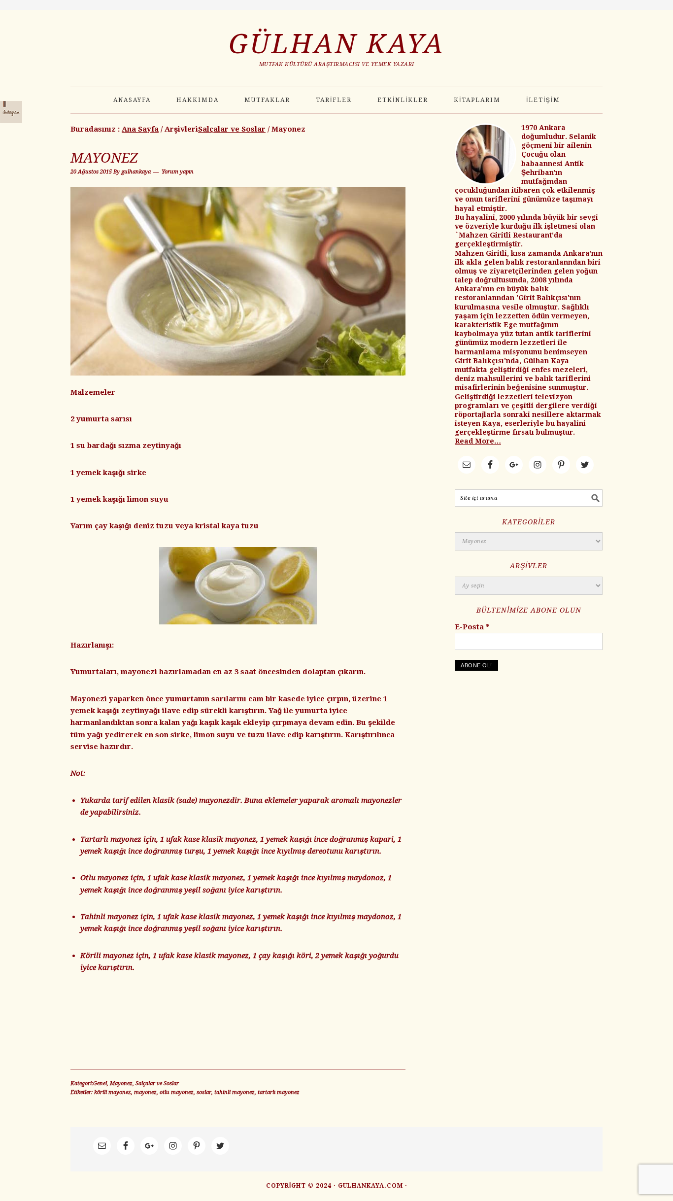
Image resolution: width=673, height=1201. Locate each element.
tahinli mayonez (234, 1092)
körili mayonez (112, 1092)
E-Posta (472, 626)
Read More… (478, 441)
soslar (204, 1092)
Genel (100, 1083)
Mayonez (104, 158)
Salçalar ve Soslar (157, 1083)
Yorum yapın (178, 172)
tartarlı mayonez (279, 1092)
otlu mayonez (177, 1092)
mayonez (145, 1092)
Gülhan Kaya (337, 44)
